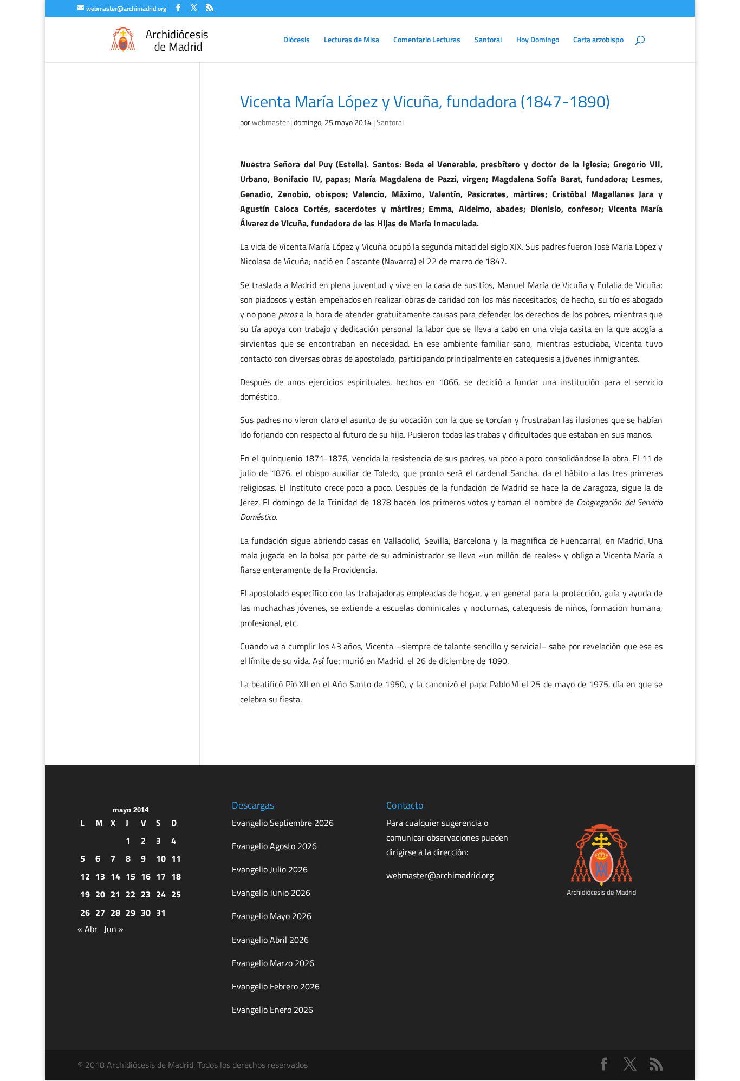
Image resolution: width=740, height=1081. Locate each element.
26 (85, 912)
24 (161, 894)
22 (130, 894)
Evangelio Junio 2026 (271, 892)
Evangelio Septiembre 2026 (283, 822)
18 (176, 876)
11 (176, 858)
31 (161, 912)
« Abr (87, 928)
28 (115, 912)
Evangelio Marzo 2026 (273, 962)
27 (100, 912)
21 (115, 894)
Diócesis (296, 40)
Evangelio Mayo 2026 (271, 915)
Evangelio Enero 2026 (272, 1009)
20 (100, 894)
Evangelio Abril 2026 (270, 939)
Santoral (488, 40)
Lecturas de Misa (351, 40)
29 (130, 912)
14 (115, 876)
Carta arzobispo (598, 40)
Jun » (114, 928)
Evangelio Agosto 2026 (274, 845)
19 (85, 894)
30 (146, 912)
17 (161, 876)
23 (146, 894)
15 (130, 876)
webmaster (270, 122)
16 (146, 876)
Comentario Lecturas (426, 40)
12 (85, 876)
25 (176, 894)
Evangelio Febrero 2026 (276, 986)
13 (100, 876)
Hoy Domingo (537, 40)
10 (161, 858)
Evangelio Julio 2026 (270, 869)
